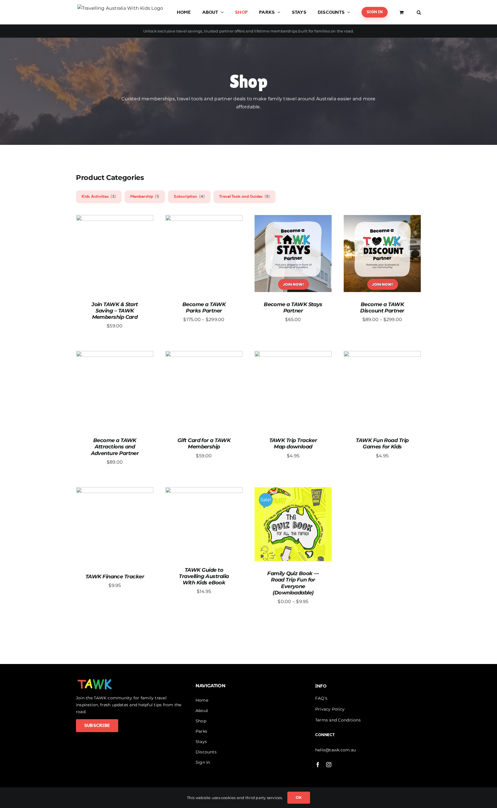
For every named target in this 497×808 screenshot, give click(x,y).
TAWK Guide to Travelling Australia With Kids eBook (204, 576)
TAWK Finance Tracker (114, 577)
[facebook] (317, 764)
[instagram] (328, 764)
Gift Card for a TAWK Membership (203, 443)
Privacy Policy (330, 709)
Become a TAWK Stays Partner (293, 307)
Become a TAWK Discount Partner (382, 307)
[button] (419, 12)
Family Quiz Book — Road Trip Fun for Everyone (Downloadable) (293, 583)
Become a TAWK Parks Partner (203, 307)
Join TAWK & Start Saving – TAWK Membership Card (114, 310)
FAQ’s (321, 698)
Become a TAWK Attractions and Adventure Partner (115, 446)
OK (299, 797)
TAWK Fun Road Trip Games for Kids (382, 443)
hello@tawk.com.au (335, 750)
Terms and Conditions (338, 720)
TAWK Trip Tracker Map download (293, 443)
